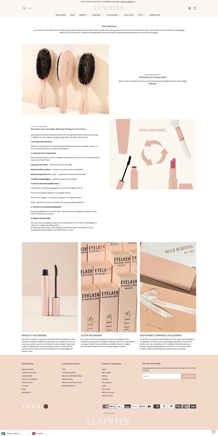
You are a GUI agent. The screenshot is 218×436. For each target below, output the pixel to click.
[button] (41, 8)
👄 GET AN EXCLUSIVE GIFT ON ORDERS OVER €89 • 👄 (108, 1)
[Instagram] (28, 406)
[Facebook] (23, 406)
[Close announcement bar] (215, 1)
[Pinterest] (33, 406)
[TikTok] (38, 406)
